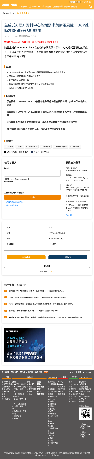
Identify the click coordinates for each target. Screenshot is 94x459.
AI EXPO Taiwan (72, 402)
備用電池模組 (61, 146)
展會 (3, 394)
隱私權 (30, 372)
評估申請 (85, 2)
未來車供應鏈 (7, 384)
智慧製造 (51, 406)
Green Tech (52, 396)
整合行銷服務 (84, 396)
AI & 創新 (72, 396)
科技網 (24, 6)
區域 (28, 382)
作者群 (60, 392)
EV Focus (51, 399)
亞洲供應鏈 (52, 404)
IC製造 (50, 441)
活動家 (58, 6)
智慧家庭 (51, 409)
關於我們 (5, 372)
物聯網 (50, 411)
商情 (39, 392)
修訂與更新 (6, 399)
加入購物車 (26, 257)
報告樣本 (47, 266)
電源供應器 (33, 146)
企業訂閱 (68, 257)
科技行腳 (61, 389)
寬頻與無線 (52, 414)
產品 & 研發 (73, 394)
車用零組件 (52, 382)
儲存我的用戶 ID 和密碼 (15, 192)
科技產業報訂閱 (85, 389)
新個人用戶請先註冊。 (14, 202)
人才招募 (82, 399)
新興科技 (51, 401)
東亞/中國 (32, 389)
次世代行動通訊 (53, 417)
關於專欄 (61, 394)
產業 (14, 382)
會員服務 (82, 384)
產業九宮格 (6, 389)
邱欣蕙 (33, 36)
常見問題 (38, 372)
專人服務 (69, 215)
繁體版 (72, 2)
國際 (30, 392)
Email (6, 168)
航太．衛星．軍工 (19, 400)
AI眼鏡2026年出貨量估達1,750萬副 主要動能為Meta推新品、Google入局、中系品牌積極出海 (45, 317)
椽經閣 (48, 6)
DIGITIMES (85, 377)
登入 (90, 2)
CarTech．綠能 (20, 387)
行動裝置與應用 (53, 429)
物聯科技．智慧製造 (19, 412)
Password (8, 181)
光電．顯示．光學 (19, 407)
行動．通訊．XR (18, 390)
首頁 (7, 377)
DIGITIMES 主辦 (73, 385)
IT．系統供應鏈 (20, 404)
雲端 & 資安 (73, 392)
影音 (65, 6)
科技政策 (17, 416)
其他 (70, 399)
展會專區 (40, 394)
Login (32, 197)
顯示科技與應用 (53, 444)
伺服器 (10, 146)
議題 (39, 382)
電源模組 (46, 146)
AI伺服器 (76, 146)
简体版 (77, 2)
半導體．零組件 (20, 384)
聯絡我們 (82, 401)
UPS (21, 146)
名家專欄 (61, 387)
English (88, 372)
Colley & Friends (61, 383)
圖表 (16, 419)
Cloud (50, 421)
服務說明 (14, 372)
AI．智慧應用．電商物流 (19, 395)
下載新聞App (84, 406)
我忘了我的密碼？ (13, 205)
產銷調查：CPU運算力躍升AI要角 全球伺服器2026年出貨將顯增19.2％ (36, 291)
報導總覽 (40, 387)
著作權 (22, 372)
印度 (30, 387)
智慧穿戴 (51, 433)
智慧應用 (72, 389)
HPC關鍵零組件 (22, 13)
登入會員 (38, 41)
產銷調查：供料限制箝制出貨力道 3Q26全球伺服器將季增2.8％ (33, 310)
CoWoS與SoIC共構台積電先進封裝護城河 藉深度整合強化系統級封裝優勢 (37, 297)
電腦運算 (51, 423)
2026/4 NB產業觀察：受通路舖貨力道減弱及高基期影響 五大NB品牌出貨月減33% (41, 304)
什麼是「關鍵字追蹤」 (42, 152)
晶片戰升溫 (6, 382)
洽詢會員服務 (50, 41)
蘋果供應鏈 (6, 387)
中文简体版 (76, 372)
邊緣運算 (51, 389)
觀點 (39, 384)
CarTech (51, 436)
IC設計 (50, 438)
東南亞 (31, 384)
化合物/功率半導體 (52, 393)
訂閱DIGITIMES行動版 (85, 393)
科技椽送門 (6, 392)
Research (36, 6)
